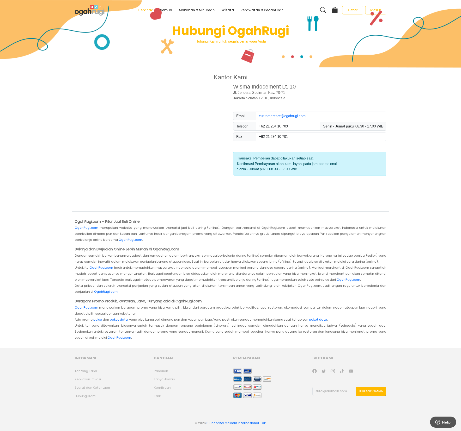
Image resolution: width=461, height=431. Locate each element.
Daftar (353, 10)
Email (240, 116)
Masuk (375, 10)
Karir (157, 396)
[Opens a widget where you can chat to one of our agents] (443, 423)
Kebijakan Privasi (88, 379)
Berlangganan (371, 391)
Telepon (242, 126)
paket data (119, 319)
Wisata (227, 10)
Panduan (161, 371)
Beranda (145, 10)
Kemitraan (162, 387)
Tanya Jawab (164, 379)
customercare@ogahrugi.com (282, 116)
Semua (166, 10)
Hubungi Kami (85, 396)
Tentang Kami (86, 371)
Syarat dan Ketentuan (92, 387)
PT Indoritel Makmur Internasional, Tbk (236, 423)
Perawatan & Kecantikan (262, 10)
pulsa (97, 319)
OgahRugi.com (86, 227)
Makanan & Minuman (197, 10)
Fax (239, 136)
